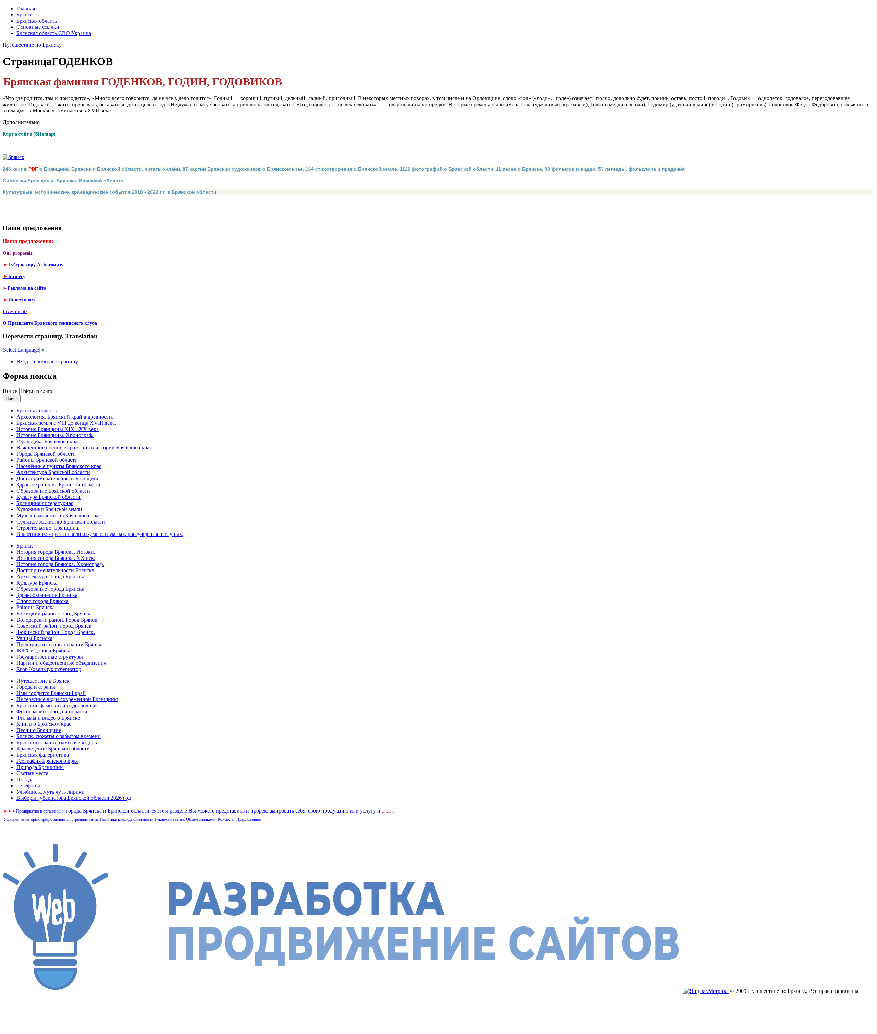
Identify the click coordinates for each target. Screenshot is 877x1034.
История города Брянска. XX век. (55, 558)
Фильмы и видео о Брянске (48, 718)
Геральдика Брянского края (48, 441)
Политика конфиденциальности (126, 819)
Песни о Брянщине (38, 730)
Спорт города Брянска (42, 601)
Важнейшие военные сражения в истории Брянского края (84, 447)
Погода (25, 779)
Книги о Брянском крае (43, 724)
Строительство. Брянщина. (47, 528)
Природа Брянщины (40, 767)
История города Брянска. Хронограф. (60, 564)
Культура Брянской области (48, 497)
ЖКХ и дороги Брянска (44, 650)
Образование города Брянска (50, 589)
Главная (25, 8)
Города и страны (35, 687)
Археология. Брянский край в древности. (64, 417)
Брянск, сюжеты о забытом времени (58, 736)
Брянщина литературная (44, 503)
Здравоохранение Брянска (46, 595)
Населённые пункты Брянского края (58, 466)
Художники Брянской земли (49, 509)
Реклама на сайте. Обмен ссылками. (186, 819)
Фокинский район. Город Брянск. (55, 632)
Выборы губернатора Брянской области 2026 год (73, 798)
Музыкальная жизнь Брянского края (58, 515)
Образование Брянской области (53, 491)
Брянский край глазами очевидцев (56, 742)
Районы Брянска (35, 607)
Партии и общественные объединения (61, 663)
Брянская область (36, 21)
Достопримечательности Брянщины (58, 478)
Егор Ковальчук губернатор (48, 669)
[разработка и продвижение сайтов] (343, 991)
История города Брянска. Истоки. (55, 552)
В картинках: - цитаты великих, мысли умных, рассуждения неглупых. (99, 534)
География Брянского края (47, 761)
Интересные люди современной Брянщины (67, 699)
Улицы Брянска (34, 638)
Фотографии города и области (51, 711)
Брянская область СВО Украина (53, 33)
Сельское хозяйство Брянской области (60, 522)
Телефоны (28, 786)
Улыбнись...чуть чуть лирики (50, 792)
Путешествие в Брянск (43, 681)
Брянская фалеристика (42, 755)
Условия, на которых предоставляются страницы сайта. (51, 819)
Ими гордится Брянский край (51, 693)
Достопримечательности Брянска (55, 570)
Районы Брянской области (47, 460)
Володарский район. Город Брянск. (57, 620)
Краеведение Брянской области (53, 749)
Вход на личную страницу (47, 361)
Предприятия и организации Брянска (60, 644)
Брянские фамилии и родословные (57, 705)
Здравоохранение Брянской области (58, 485)
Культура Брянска (37, 583)
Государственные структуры (49, 657)
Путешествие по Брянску (32, 45)
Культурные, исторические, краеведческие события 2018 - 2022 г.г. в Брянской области (110, 192)
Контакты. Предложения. (239, 819)
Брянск (24, 14)
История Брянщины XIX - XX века (57, 429)
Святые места (32, 773)
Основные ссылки (37, 27)
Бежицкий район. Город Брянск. (54, 613)
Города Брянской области (46, 454)
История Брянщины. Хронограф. (55, 435)
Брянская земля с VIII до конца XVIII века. (66, 423)
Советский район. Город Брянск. (54, 626)
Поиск (11, 391)
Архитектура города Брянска (50, 576)
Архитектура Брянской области (53, 472)
